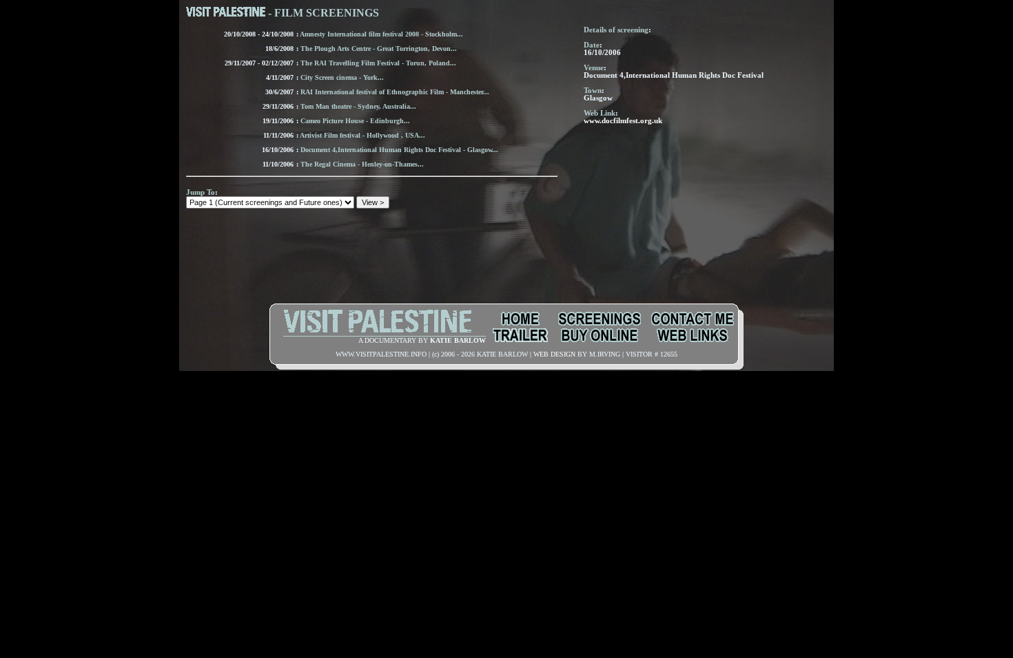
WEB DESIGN (554, 354)
